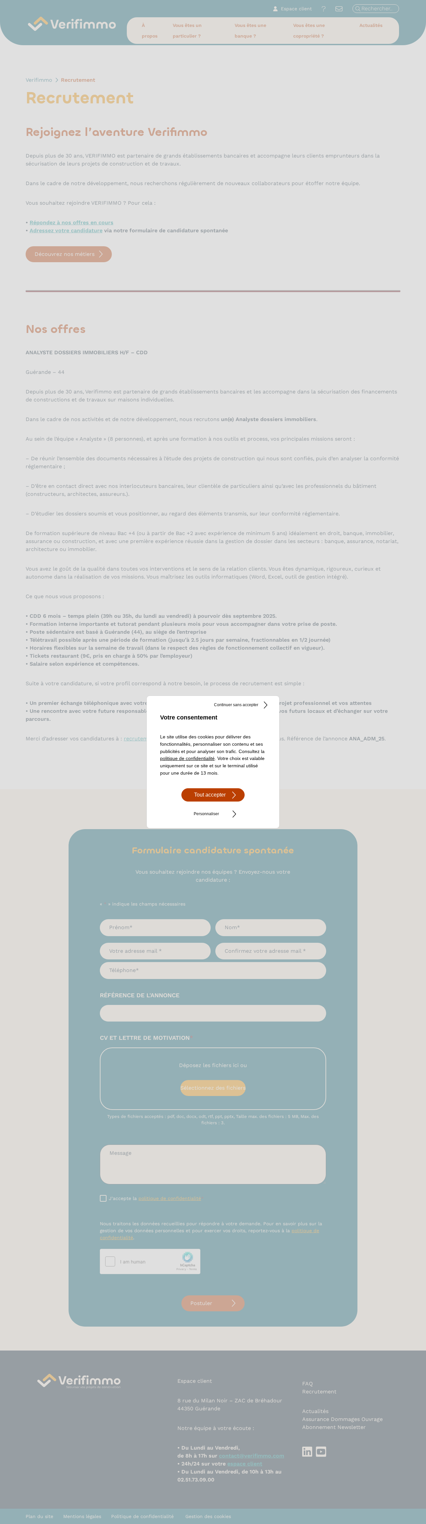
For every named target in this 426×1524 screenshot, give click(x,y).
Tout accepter (210, 795)
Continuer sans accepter (236, 705)
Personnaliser (206, 814)
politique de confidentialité (187, 758)
